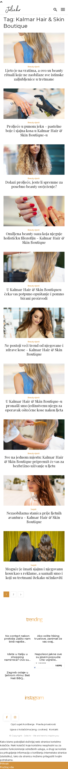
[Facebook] (6, 717)
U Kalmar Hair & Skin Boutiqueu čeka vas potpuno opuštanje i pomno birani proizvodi (34, 294)
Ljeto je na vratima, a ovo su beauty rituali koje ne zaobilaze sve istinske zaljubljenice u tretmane (34, 74)
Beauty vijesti (34, 66)
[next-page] (21, 594)
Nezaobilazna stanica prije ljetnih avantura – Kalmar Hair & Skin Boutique (34, 517)
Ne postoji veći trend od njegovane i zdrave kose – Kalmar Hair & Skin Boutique (34, 349)
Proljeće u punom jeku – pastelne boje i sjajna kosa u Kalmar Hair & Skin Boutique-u (34, 130)
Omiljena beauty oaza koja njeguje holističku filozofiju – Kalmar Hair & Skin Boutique (34, 238)
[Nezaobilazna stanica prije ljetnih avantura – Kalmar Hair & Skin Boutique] (34, 490)
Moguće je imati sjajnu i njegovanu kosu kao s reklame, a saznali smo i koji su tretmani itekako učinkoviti (34, 573)
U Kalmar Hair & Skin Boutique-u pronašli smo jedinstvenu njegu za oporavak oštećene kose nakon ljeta (34, 405)
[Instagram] (15, 717)
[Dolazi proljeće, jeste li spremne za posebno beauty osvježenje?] (34, 159)
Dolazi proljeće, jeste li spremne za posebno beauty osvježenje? (34, 184)
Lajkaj (58, 665)
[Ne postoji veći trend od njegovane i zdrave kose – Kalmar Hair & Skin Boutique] (34, 323)
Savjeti (33, 509)
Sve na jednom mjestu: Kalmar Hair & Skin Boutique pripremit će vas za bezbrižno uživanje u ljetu (34, 461)
